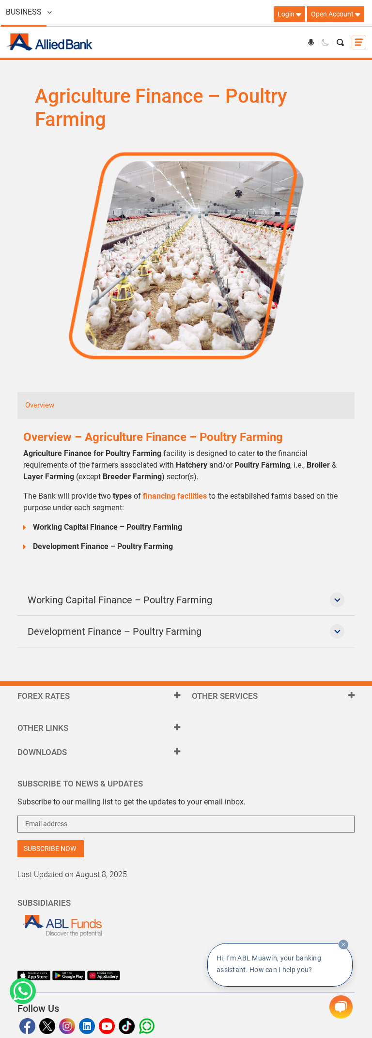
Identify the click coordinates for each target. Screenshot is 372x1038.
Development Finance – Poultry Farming (115, 631)
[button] (23, 991)
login (287, 14)
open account (333, 14)
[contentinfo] (343, 944)
